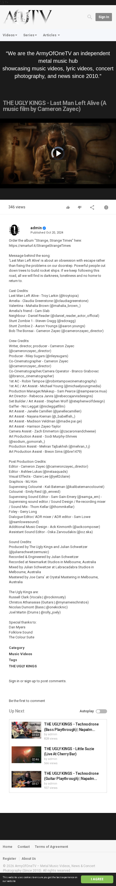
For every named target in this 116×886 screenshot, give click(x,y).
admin (36, 228)
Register (9, 859)
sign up (30, 681)
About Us (29, 859)
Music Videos (20, 654)
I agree (97, 879)
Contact (24, 847)
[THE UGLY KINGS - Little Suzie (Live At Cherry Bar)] (26, 754)
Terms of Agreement (51, 847)
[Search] (90, 16)
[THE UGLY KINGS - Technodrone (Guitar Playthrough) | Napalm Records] (26, 779)
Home (7, 847)
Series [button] (28, 35)
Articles (50, 35)
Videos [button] (9, 35)
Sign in (103, 17)
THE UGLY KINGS (23, 666)
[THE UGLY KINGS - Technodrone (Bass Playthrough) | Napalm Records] (26, 730)
